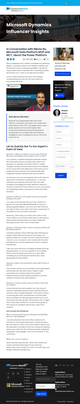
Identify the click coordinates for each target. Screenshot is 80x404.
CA (67, 365)
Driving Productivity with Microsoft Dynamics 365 (62, 66)
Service (28, 372)
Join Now (60, 95)
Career (28, 386)
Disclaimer (70, 401)
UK (64, 365)
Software (28, 369)
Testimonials (29, 389)
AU (60, 365)
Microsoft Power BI (29, 204)
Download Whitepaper (63, 74)
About (27, 380)
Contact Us (29, 392)
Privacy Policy (61, 401)
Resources (29, 383)
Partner (28, 377)
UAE (72, 365)
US (56, 365)
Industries (29, 374)
